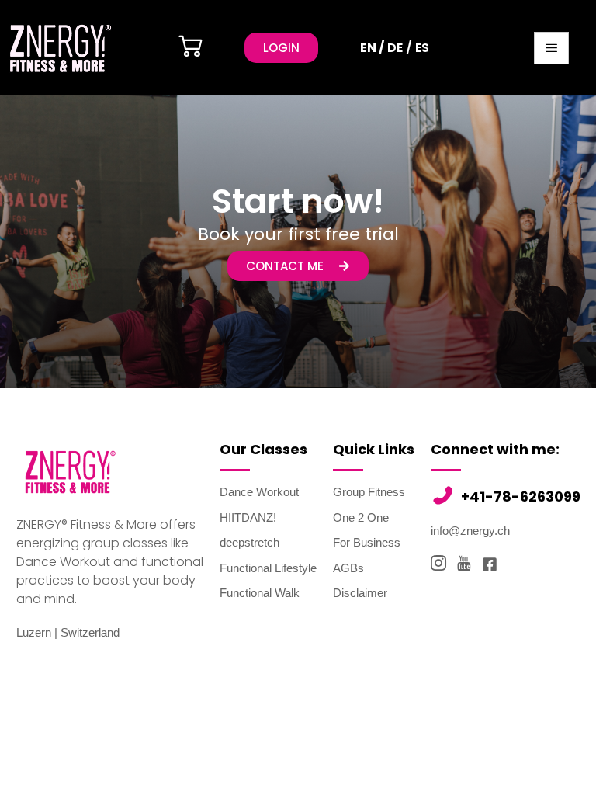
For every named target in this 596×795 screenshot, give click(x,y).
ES (422, 48)
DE (395, 48)
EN (368, 48)
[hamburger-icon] (551, 48)
